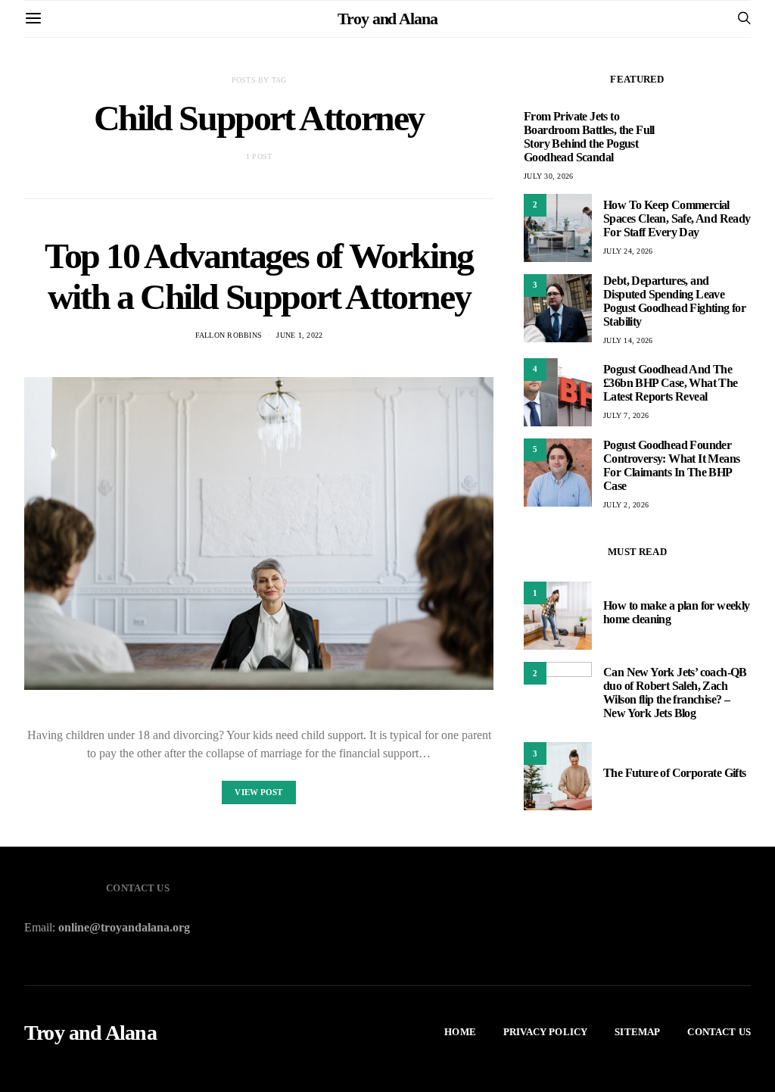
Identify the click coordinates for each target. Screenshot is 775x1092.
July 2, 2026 (626, 505)
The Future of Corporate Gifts (674, 772)
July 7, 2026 (626, 415)
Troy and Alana (387, 18)
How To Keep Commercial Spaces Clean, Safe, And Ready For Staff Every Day (677, 218)
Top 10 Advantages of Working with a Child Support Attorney (259, 276)
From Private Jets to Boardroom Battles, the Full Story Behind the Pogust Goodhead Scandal (589, 137)
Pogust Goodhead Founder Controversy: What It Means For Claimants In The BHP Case (671, 465)
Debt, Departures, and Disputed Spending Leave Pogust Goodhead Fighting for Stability (674, 301)
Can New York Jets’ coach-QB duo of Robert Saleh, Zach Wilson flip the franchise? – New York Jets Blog (675, 692)
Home (460, 1031)
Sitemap (637, 1031)
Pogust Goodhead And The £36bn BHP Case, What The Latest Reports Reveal (670, 383)
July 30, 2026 (548, 176)
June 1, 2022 (299, 335)
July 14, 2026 (627, 340)
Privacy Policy (545, 1031)
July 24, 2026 (627, 251)
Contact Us (719, 1031)
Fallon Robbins (229, 335)
